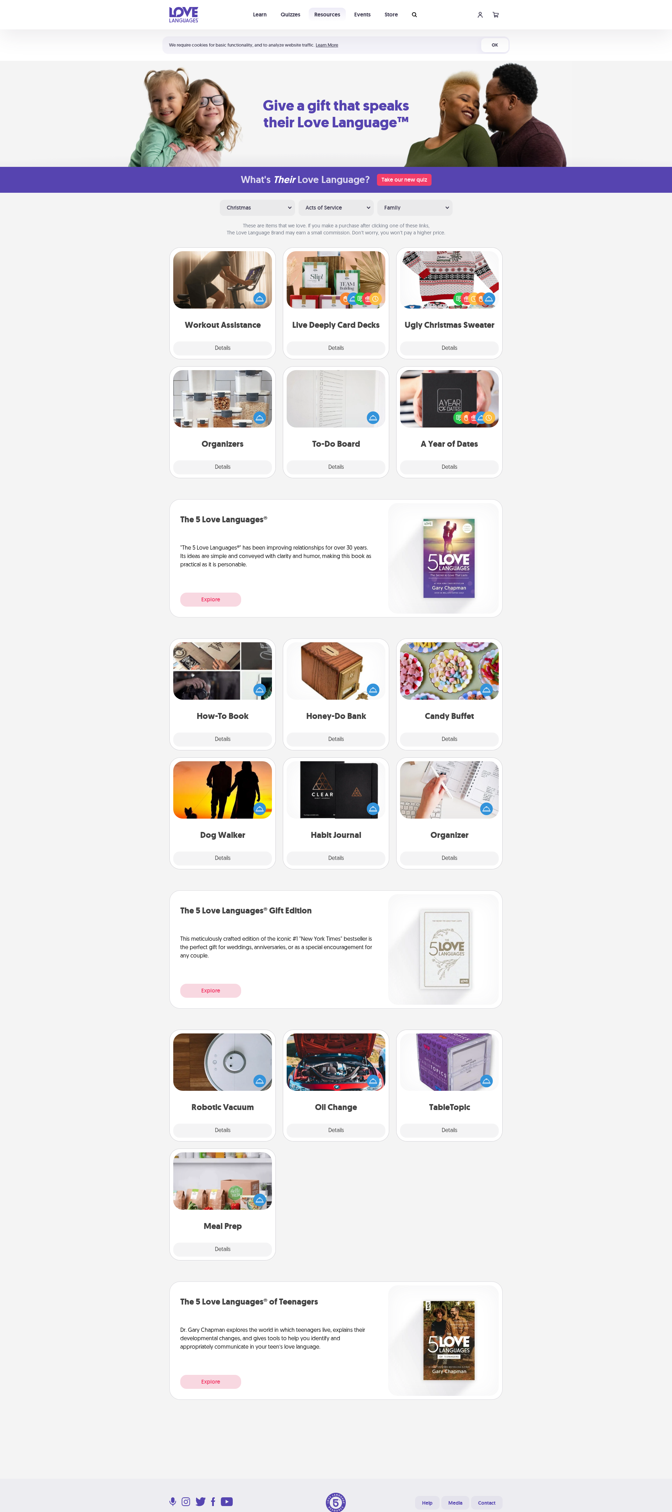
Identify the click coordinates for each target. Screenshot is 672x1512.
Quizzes (290, 14)
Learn (260, 14)
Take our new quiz (404, 179)
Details (223, 348)
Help (427, 1503)
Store (391, 14)
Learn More (327, 45)
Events (362, 14)
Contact (487, 1503)
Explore (210, 599)
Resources (327, 14)
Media (455, 1503)
